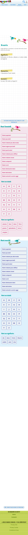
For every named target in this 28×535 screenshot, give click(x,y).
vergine (5, 232)
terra (19, 228)
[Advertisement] (14, 20)
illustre (20, 338)
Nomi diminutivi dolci (8, 169)
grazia (4, 228)
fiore (20, 224)
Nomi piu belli (6, 139)
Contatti (14, 517)
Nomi (19, 4)
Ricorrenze (5, 4)
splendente (12, 228)
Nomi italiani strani (8, 157)
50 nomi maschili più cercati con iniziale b (14, 121)
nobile (4, 342)
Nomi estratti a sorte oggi (10, 176)
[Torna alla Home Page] (5, 2)
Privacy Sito (14, 525)
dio (3, 338)
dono (14, 224)
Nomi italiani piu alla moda (10, 143)
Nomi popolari (6, 135)
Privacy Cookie (14, 527)
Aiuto (14, 514)
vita (14, 342)
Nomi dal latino (7, 172)
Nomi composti (6, 161)
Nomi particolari (7, 150)
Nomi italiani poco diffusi (9, 154)
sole (10, 342)
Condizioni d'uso (14, 530)
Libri (25, 4)
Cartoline (13, 4)
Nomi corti (5, 165)
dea (10, 224)
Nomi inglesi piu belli (8, 146)
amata (5, 224)
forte (13, 338)
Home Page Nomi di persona (14, 507)
